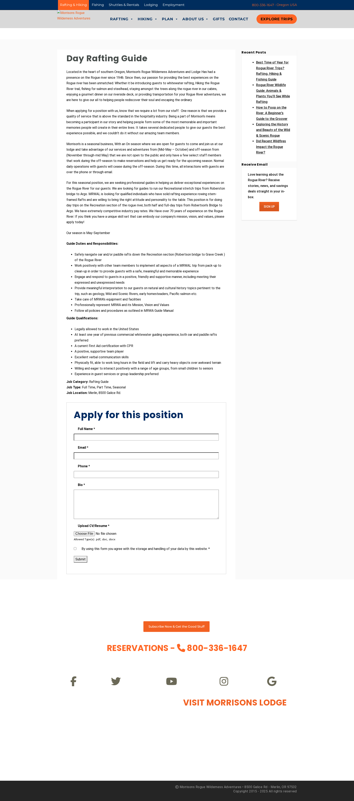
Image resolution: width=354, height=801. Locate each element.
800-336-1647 (217, 648)
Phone (84, 466)
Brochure (267, 661)
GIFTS (219, 19)
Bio (81, 485)
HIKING (145, 19)
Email (83, 447)
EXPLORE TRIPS (277, 19)
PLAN (167, 19)
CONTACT (238, 19)
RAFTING (119, 19)
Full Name (86, 429)
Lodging (151, 5)
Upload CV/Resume (93, 526)
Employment (174, 5)
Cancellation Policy (147, 661)
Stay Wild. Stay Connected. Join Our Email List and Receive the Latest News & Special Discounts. (177, 594)
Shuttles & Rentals (124, 5)
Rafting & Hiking (73, 5)
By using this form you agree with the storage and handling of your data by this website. (146, 549)
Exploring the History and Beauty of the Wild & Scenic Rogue (273, 130)
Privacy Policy (87, 661)
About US (207, 661)
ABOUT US (193, 19)
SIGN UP (269, 206)
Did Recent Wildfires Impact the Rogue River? (271, 146)
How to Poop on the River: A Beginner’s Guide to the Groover (271, 113)
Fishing (98, 5)
